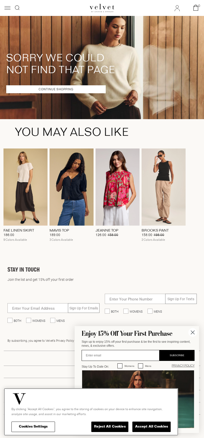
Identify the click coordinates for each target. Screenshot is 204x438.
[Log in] (177, 8)
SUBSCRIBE (177, 355)
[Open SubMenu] (181, 140)
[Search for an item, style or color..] (17, 7)
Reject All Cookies (109, 426)
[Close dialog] (192, 332)
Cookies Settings (33, 426)
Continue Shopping (56, 89)
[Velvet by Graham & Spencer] (102, 8)
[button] (195, 7)
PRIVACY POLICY (183, 365)
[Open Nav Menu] (7, 8)
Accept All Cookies (151, 426)
